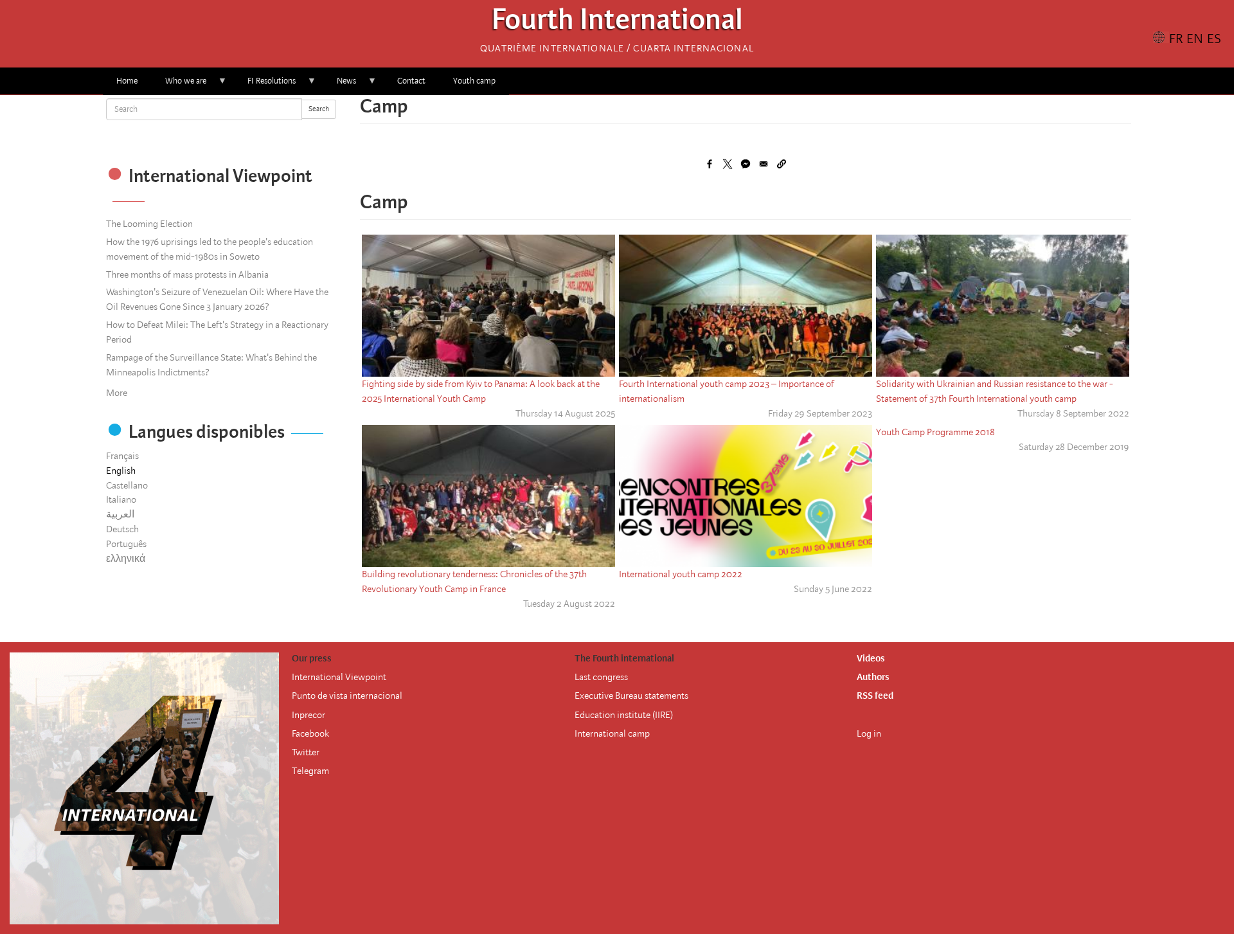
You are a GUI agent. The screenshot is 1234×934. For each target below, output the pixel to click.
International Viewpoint (339, 677)
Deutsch (122, 529)
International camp (612, 733)
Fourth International (617, 23)
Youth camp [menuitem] (474, 80)
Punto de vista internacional (347, 695)
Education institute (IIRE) (624, 715)
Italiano (121, 499)
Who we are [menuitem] (179, 85)
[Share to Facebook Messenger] (745, 163)
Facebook (310, 733)
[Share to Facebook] (709, 163)
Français (122, 456)
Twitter (305, 752)
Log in (869, 733)
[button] (781, 163)
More (116, 393)
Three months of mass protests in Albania (187, 274)
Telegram (310, 771)
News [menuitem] (339, 85)
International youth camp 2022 (680, 574)
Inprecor (308, 715)
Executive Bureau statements (631, 695)
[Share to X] (727, 163)
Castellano (127, 485)
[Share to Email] (763, 163)
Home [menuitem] (127, 80)
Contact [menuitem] (411, 80)
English (121, 470)
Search (318, 109)
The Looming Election (149, 223)
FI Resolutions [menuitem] (265, 85)
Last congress (601, 677)
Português (126, 544)
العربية (120, 514)
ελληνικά (125, 558)
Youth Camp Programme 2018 (935, 432)
